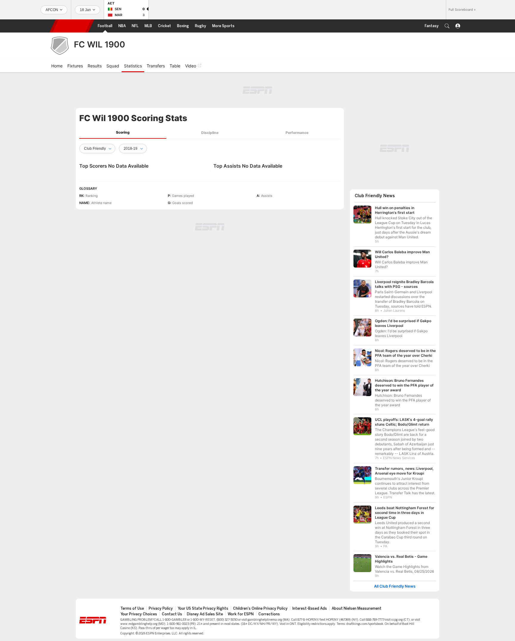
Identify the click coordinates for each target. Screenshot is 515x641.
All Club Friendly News (394, 586)
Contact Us (172, 614)
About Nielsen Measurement (356, 608)
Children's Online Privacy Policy (260, 608)
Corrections (269, 614)
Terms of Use (132, 608)
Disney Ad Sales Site (205, 614)
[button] (447, 26)
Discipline (209, 132)
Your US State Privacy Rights (203, 608)
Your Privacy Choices (138, 614)
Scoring (123, 132)
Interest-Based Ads (309, 608)
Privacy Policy (161, 608)
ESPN (72, 26)
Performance (297, 132)
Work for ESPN (241, 614)
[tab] (122, 132)
